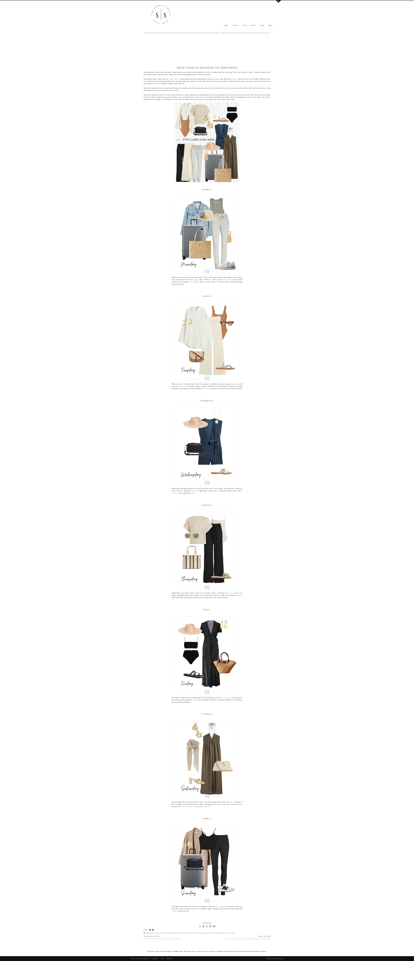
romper (194, 491)
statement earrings (192, 806)
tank (210, 279)
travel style (203, 933)
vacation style (214, 933)
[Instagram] (200, 926)
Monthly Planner (211, 33)
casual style (159, 933)
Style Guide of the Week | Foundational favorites (247, 937)
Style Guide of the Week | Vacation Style (207, 67)
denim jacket (226, 279)
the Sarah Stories (142, 958)
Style (245, 25)
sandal (183, 806)
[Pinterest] (203, 926)
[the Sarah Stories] (161, 14)
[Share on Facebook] (150, 930)
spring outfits (180, 933)
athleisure (150, 933)
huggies (195, 700)
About (270, 25)
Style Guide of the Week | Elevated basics (163, 937)
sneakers (174, 911)
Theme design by (274, 958)
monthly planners (174, 79)
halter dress (230, 802)
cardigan (221, 906)
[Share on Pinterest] (152, 930)
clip (191, 282)
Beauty (253, 25)
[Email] (214, 926)
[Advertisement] (207, 50)
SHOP (262, 25)
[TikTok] (207, 926)
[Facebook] (210, 926)
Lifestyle (235, 25)
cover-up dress (226, 697)
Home (226, 25)
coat (216, 906)
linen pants (229, 593)
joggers (195, 279)
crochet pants (182, 386)
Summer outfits (192, 933)
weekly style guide (227, 933)
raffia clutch (207, 806)
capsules (234, 79)
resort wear (169, 933)
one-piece (238, 595)
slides (192, 493)
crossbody (175, 493)
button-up (205, 388)
